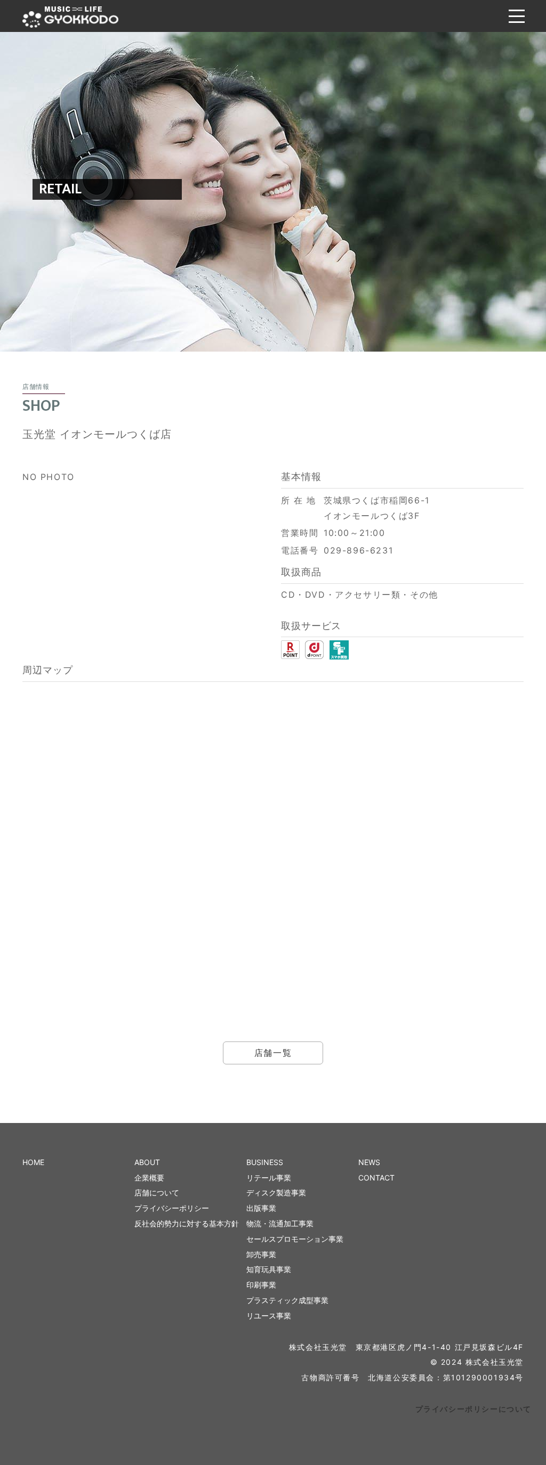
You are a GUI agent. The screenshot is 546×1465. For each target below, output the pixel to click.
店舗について (156, 1192)
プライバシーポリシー (171, 1207)
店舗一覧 (273, 1052)
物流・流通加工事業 (280, 1223)
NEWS (369, 1162)
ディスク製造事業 (276, 1192)
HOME (33, 1162)
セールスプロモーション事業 (294, 1238)
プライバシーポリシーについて (473, 1408)
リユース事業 (268, 1315)
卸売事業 (261, 1254)
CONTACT (376, 1177)
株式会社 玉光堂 (70, 17)
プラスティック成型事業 (287, 1300)
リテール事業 (268, 1177)
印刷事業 (261, 1284)
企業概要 (149, 1177)
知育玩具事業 (268, 1269)
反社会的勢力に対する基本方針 (186, 1223)
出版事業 (261, 1207)
